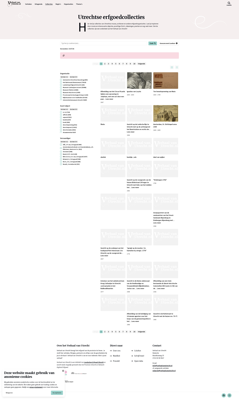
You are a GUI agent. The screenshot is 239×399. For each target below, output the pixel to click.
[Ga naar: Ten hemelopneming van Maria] (165, 80)
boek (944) (66, 122)
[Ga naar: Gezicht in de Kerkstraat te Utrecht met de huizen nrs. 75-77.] (165, 303)
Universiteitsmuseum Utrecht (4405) (75, 100)
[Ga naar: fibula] (113, 113)
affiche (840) (67, 115)
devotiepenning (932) (70, 125)
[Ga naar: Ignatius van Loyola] (139, 80)
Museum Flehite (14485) (70, 90)
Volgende (141, 64)
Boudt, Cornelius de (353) (71, 164)
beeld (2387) (67, 120)
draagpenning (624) (69, 132)
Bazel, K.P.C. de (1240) (70, 154)
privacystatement (36, 387)
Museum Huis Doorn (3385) (71, 92)
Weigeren (9, 393)
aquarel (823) (67, 117)
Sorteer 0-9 (73, 77)
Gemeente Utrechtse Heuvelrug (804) (75, 80)
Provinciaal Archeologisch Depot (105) (75, 95)
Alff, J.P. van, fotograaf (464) (72, 145)
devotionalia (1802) (69, 130)
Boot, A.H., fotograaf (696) (71, 162)
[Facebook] (224, 395)
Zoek (151, 43)
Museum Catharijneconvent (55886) (74, 87)
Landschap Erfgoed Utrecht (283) (74, 85)
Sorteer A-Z (64, 77)
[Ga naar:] (113, 169)
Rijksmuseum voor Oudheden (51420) (75, 98)
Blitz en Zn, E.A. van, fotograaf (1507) (75, 157)
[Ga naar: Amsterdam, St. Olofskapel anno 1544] (165, 113)
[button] (229, 4)
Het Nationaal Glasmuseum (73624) (74, 82)
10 (134, 64)
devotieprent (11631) (70, 127)
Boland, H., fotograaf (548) (72, 159)
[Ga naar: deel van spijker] (165, 146)
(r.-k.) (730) (66, 112)
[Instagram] (229, 395)
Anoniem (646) (67, 152)
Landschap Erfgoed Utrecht (94, 362)
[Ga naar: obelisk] (113, 146)
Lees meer (109, 99)
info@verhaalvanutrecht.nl (162, 365)
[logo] (15, 4)
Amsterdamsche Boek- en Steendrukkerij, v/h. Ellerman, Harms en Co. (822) (78, 148)
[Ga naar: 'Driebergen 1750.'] (165, 169)
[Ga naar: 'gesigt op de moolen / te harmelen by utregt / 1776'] (139, 237)
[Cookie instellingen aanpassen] (63, 371)
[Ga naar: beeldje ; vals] (139, 146)
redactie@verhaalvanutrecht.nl (164, 371)
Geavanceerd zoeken (167, 43)
